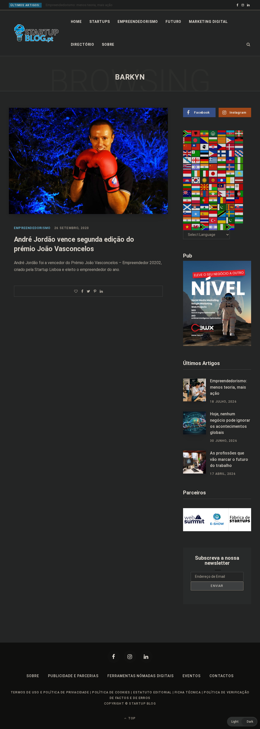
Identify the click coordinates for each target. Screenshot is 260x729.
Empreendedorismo (138, 22)
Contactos (221, 676)
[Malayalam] (230, 187)
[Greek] (213, 160)
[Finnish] (222, 153)
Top (131, 718)
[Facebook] (113, 656)
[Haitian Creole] (230, 160)
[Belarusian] (187, 140)
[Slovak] (239, 207)
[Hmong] (213, 166)
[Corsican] (204, 147)
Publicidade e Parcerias (73, 676)
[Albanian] (196, 133)
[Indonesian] (187, 173)
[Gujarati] (222, 160)
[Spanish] (204, 213)
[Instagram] (130, 656)
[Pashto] (239, 193)
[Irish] (196, 173)
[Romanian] (222, 200)
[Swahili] (222, 213)
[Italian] (204, 173)
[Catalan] (222, 140)
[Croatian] (213, 147)
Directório (82, 44)
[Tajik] (239, 213)
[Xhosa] (204, 227)
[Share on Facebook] (82, 291)
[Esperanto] (196, 153)
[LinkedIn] (101, 291)
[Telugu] (196, 220)
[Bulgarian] (213, 140)
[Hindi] (204, 166)
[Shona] (213, 207)
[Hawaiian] (187, 166)
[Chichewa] (239, 140)
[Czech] (222, 147)
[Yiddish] (213, 227)
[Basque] (239, 133)
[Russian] (230, 200)
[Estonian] (204, 153)
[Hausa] (239, 160)
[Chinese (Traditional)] (196, 147)
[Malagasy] (213, 187)
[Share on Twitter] (88, 291)
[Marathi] (196, 193)
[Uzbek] (239, 220)
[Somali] (196, 213)
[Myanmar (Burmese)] (213, 193)
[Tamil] (187, 220)
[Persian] (187, 200)
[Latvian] (239, 180)
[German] (204, 160)
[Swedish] (230, 213)
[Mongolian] (204, 193)
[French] (230, 153)
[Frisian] (239, 153)
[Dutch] (239, 147)
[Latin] (230, 180)
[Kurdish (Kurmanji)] (204, 180)
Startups (99, 22)
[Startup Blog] (36, 33)
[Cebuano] (230, 140)
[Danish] (230, 147)
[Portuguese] (204, 200)
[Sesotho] (204, 207)
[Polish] (196, 200)
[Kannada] (230, 173)
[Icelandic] (230, 166)
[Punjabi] (213, 200)
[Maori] (187, 193)
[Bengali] (196, 140)
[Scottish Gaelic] (187, 207)
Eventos (192, 676)
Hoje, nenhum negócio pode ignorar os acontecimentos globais (93, 5)
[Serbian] (196, 207)
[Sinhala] (230, 207)
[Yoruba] (222, 227)
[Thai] (204, 220)
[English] (187, 153)
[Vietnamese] (187, 227)
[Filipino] (213, 153)
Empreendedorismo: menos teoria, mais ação (228, 387)
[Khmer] (187, 180)
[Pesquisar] (248, 44)
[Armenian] (222, 133)
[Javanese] (222, 173)
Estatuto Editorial (152, 692)
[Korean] (196, 180)
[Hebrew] (196, 166)
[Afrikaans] (187, 133)
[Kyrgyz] (213, 180)
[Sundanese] (213, 213)
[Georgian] (196, 160)
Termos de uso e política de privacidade (50, 692)
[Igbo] (239, 166)
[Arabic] (213, 133)
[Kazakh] (239, 173)
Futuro (173, 22)
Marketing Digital (208, 22)
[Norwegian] (230, 193)
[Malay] (222, 187)
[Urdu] (230, 220)
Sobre (108, 44)
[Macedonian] (204, 187)
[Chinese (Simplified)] (187, 147)
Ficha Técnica (188, 692)
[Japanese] (213, 173)
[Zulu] (230, 227)
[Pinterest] (95, 291)
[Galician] (187, 160)
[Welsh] (196, 227)
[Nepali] (222, 193)
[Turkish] (213, 220)
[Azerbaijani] (230, 133)
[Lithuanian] (187, 187)
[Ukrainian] (222, 220)
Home (76, 22)
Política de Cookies (111, 692)
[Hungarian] (222, 166)
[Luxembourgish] (196, 187)
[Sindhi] (222, 207)
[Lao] (222, 180)
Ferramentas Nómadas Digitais (140, 676)
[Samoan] (239, 200)
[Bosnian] (204, 140)
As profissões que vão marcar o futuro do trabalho (229, 459)
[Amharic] (204, 133)
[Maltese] (239, 187)
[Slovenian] (187, 213)
